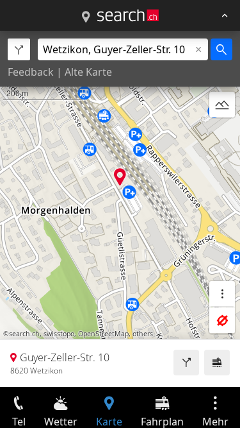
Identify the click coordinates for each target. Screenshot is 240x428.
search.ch (24, 333)
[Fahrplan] (217, 362)
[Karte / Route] (86, 17)
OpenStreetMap (103, 333)
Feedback (31, 72)
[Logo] (128, 15)
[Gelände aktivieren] (222, 104)
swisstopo (59, 333)
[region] (120, 209)
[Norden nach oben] (222, 135)
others (142, 333)
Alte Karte (88, 72)
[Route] (186, 362)
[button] (120, 177)
